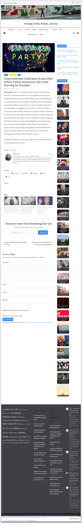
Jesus (16, 428)
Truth (21, 443)
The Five (54, 29)
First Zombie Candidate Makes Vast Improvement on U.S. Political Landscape (11, 209)
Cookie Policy (32, 520)
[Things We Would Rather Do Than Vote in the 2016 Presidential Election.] (28, 200)
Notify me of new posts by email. (12, 316)
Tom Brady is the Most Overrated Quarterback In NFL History (56, 471)
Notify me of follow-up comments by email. (15, 310)
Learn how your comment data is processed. (39, 322)
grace (23, 424)
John (21, 428)
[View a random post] (78, 33)
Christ (4, 413)
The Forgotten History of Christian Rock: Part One (56, 463)
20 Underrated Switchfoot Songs (65, 67)
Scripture (21, 440)
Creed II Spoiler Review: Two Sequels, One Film (15, 243)
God (19, 424)
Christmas (16, 420)
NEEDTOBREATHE (13, 437)
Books (12, 409)
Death (27, 420)
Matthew (15, 433)
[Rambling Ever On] (41, 6)
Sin (26, 440)
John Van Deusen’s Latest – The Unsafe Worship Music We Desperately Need (74, 476)
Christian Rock (6, 420)
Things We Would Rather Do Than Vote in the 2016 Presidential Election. (28, 209)
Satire (6, 74)
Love (11, 432)
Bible (7, 409)
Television (4, 442)
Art (3, 409)
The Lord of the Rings (13, 443)
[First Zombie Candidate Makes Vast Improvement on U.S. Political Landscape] (11, 200)
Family (34, 29)
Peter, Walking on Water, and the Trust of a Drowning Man (56, 491)
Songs (28, 440)
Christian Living (8, 416)
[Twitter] (51, 156)
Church (22, 420)
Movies (22, 432)
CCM (16, 409)
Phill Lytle (16, 88)
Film (15, 423)
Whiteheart (26, 443)
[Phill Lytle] (8, 155)
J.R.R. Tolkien (9, 428)
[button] (15, 30)
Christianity (16, 413)
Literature (5, 433)
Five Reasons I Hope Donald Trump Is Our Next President (44, 209)
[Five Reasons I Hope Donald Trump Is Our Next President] (45, 200)
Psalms (29, 437)
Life (26, 428)
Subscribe (43, 232)
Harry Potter (27, 424)
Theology (11, 29)
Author (6, 150)
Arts (19, 29)
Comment (6, 262)
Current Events (32, 34)
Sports (28, 29)
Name (4, 284)
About (41, 34)
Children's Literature (23, 409)
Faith (4, 423)
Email (4, 292)
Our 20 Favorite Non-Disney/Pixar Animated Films (40, 417)
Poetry (24, 437)
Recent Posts (13, 150)
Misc (60, 29)
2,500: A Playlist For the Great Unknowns (68, 55)
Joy (24, 428)
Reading (4, 440)
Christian (8, 413)
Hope (3, 428)
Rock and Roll (11, 440)
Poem (20, 437)
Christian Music (20, 417)
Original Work (43, 29)
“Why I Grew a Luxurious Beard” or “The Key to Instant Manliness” (42, 243)
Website (4, 300)
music (5, 436)
